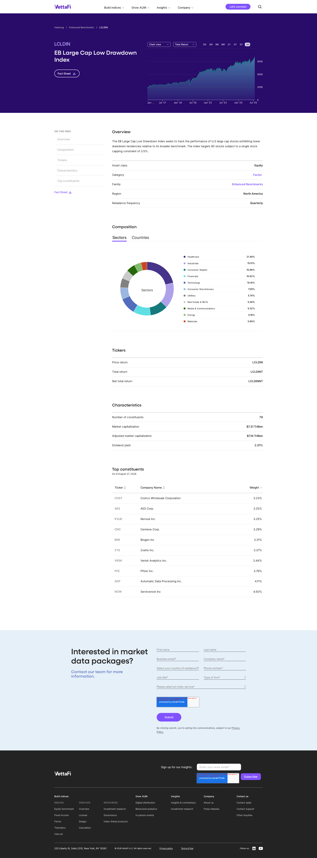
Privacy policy (166, 848)
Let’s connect (238, 6)
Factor (257, 174)
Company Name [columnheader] (151, 487)
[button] (114, 6)
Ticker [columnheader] (119, 487)
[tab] (119, 237)
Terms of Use (187, 848)
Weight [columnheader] (254, 487)
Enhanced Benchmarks (247, 184)
